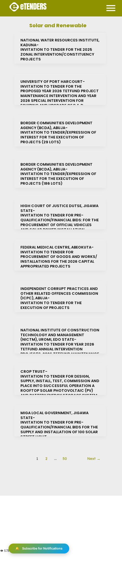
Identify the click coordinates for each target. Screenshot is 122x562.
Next (93, 458)
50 (65, 458)
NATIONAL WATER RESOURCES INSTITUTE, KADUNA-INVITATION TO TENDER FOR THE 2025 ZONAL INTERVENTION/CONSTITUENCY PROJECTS (59, 49)
